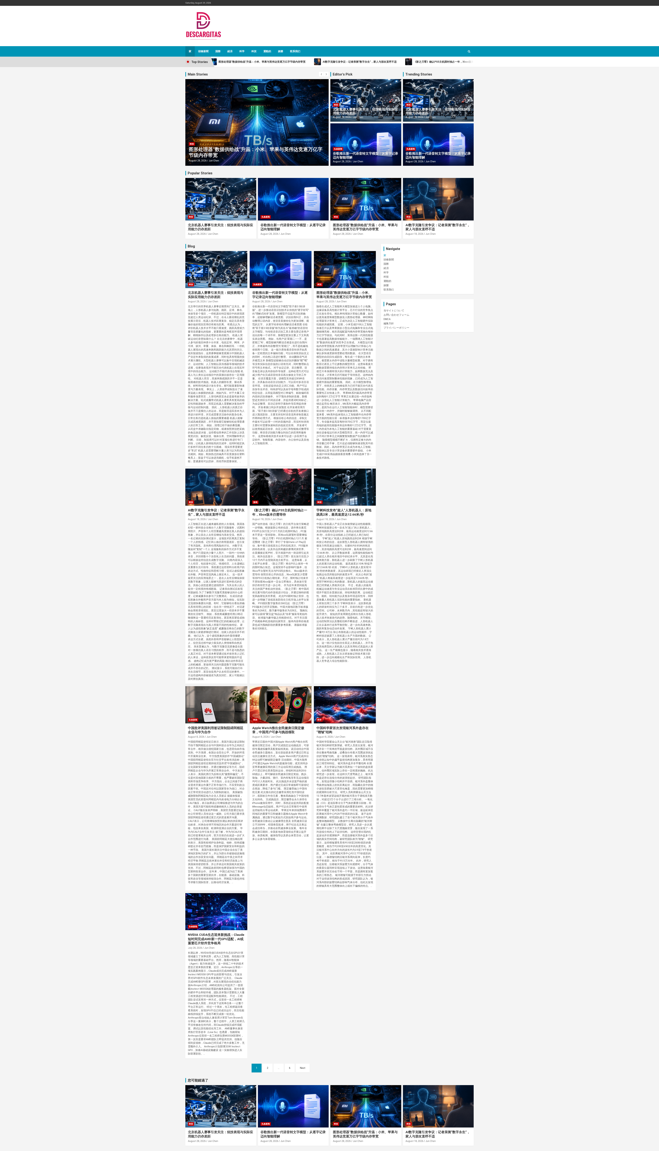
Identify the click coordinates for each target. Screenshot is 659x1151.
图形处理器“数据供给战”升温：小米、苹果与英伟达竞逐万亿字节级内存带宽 (365, 227)
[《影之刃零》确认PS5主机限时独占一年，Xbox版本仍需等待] (281, 487)
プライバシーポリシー (396, 327)
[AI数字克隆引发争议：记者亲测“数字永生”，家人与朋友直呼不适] (216, 487)
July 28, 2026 (195, 947)
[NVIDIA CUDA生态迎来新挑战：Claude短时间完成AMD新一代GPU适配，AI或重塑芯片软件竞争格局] (216, 911)
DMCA (387, 319)
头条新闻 (338, 149)
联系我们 (295, 51)
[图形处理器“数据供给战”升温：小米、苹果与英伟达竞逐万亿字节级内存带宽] (345, 269)
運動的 (267, 51)
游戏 (192, 149)
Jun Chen (214, 160)
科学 (242, 51)
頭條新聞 (203, 51)
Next (302, 1067)
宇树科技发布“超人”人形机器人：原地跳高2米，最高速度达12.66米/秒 (343, 512)
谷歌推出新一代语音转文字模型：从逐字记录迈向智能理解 (365, 155)
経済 (230, 51)
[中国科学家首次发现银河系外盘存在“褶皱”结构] (345, 705)
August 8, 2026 (196, 736)
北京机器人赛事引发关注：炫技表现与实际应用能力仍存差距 (365, 111)
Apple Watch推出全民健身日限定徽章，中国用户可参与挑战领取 (278, 730)
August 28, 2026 (342, 117)
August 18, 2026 (198, 160)
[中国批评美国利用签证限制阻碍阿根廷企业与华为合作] (216, 705)
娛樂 (280, 51)
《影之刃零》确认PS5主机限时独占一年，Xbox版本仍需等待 (254, 155)
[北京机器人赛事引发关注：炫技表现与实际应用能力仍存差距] (216, 269)
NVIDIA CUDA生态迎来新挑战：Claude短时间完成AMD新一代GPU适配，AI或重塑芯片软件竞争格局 (216, 939)
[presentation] (321, 74)
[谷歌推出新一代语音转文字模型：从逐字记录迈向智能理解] (281, 269)
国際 (218, 51)
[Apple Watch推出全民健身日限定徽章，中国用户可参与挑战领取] (281, 705)
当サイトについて (394, 310)
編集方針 (389, 323)
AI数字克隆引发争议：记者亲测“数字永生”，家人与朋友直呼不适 (216, 512)
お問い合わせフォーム (396, 314)
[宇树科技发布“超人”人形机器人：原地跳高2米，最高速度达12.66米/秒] (345, 487)
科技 (254, 51)
